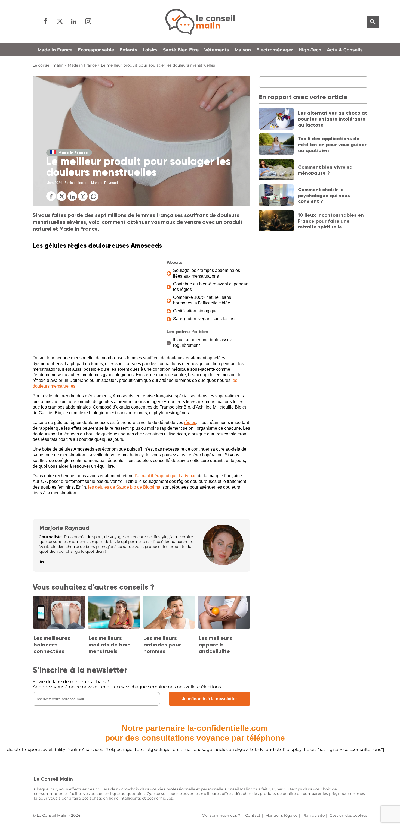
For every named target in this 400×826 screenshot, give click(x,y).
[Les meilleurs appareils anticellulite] (224, 612)
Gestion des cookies (348, 815)
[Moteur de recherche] (373, 22)
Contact (252, 815)
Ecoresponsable (96, 49)
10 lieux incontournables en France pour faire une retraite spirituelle (331, 221)
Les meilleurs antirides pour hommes (162, 644)
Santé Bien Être (181, 49)
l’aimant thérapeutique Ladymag (166, 475)
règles (190, 422)
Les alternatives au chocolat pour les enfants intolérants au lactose (332, 119)
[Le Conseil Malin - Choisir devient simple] (200, 22)
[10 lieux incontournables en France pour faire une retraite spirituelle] (276, 221)
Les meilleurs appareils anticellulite (215, 644)
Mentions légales (281, 815)
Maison (243, 49)
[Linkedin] (74, 21)
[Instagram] (88, 21)
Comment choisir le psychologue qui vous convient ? (324, 195)
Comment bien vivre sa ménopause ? (325, 170)
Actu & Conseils (345, 49)
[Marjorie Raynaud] (223, 563)
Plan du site (313, 815)
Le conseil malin (48, 65)
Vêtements (216, 49)
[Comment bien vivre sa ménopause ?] (276, 170)
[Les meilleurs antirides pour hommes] (169, 612)
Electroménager (274, 49)
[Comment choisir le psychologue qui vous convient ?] (276, 195)
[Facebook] (46, 21)
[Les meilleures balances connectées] (59, 612)
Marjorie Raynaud (64, 528)
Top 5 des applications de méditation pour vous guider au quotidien (332, 144)
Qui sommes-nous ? (221, 815)
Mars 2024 (54, 183)
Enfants (128, 49)
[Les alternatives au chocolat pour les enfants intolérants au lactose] (276, 119)
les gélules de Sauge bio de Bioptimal (124, 487)
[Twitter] (60, 21)
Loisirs (150, 49)
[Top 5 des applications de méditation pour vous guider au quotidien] (276, 144)
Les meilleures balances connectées (51, 644)
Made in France (55, 49)
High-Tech (310, 49)
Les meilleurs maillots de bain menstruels (109, 644)
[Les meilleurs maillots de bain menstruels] (114, 612)
